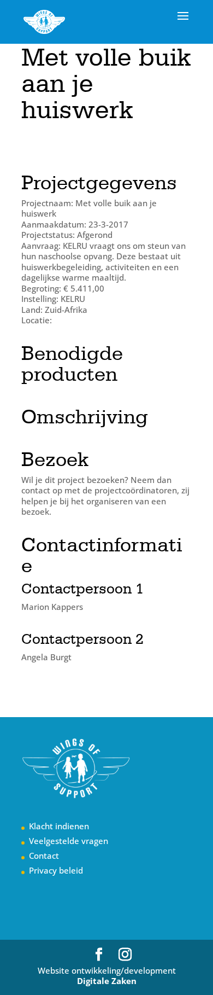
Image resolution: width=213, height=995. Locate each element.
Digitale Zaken (107, 980)
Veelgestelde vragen (68, 840)
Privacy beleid (56, 870)
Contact (44, 855)
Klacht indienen (59, 826)
